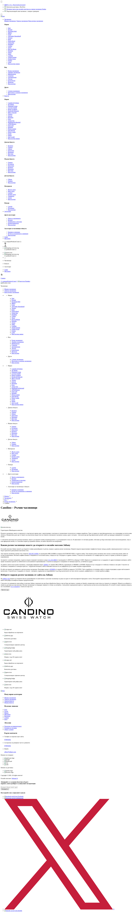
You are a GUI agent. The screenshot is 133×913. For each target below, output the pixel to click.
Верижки (11, 152)
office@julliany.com (10, 752)
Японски (10, 82)
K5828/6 (52, 569)
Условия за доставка (10, 728)
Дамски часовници (22, 21)
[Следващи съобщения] (1, 15)
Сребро (10, 193)
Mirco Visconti (12, 112)
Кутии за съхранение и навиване (18, 233)
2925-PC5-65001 (34, 553)
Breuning (10, 117)
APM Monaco (12, 124)
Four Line (11, 125)
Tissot (9, 47)
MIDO (10, 33)
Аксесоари (7, 211)
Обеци (10, 149)
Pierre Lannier (12, 129)
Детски (10, 79)
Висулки (10, 154)
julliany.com (6, 578)
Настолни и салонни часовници (18, 92)
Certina (10, 46)
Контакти (7, 716)
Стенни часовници (14, 91)
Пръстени (11, 150)
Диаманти (11, 196)
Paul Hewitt (11, 130)
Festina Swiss (12, 59)
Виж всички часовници (35, 21)
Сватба (10, 206)
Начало (6, 496)
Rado (9, 39)
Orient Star (11, 42)
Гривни (10, 147)
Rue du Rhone (12, 49)
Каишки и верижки (14, 232)
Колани (10, 220)
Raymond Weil (12, 31)
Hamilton (10, 44)
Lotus (9, 62)
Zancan (10, 116)
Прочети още (5, 590)
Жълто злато (12, 189)
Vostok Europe (12, 57)
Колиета (10, 145)
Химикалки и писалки (15, 221)
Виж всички (12, 84)
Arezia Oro (11, 121)
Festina (10, 60)
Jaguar (10, 52)
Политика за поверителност (13, 726)
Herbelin (10, 51)
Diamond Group (12, 106)
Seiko (9, 54)
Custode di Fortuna (13, 103)
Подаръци (11, 208)
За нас (6, 711)
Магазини (7, 238)
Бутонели (11, 164)
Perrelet (10, 29)
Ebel (9, 28)
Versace (10, 38)
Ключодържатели (13, 223)
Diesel (10, 135)
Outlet (6, 237)
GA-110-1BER (52, 560)
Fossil (9, 134)
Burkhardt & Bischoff (14, 122)
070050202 (7, 739)
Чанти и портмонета (14, 218)
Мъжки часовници (10, 21)
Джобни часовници (14, 72)
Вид (5, 500)
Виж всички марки (14, 64)
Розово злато (12, 194)
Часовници (7, 19)
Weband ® (15, 778)
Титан (10, 198)
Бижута (6, 96)
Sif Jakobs (11, 104)
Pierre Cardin (12, 132)
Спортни (10, 75)
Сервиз (6, 718)
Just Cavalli (11, 137)
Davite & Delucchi (13, 111)
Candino (10, 55)
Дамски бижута (9, 701)
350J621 (46, 564)
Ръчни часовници (13, 71)
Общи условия (8, 729)
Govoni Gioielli (12, 108)
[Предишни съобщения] (1, 2)
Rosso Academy (12, 109)
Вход (5, 719)
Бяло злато (11, 191)
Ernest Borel (11, 41)
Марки (6, 713)
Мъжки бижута (9, 702)
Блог (5, 709)
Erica (9, 119)
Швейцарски (12, 74)
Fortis (9, 34)
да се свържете (15, 586)
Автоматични (12, 77)
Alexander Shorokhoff (14, 36)
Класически (11, 80)
